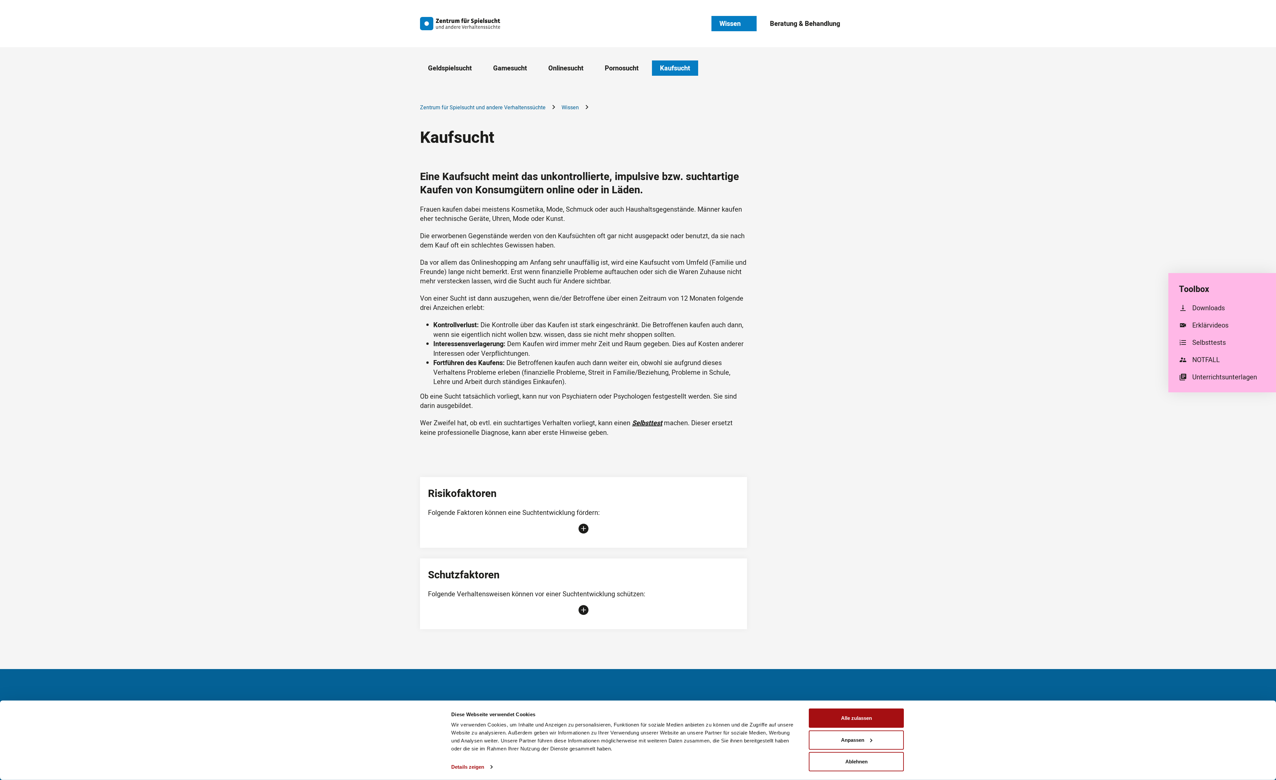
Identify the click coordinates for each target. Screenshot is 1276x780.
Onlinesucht (566, 68)
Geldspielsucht (450, 68)
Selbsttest (647, 423)
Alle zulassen (856, 718)
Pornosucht (622, 68)
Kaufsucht (675, 68)
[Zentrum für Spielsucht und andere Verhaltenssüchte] (460, 23)
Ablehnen (856, 761)
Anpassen (852, 739)
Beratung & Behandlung (805, 24)
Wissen (730, 24)
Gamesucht (510, 68)
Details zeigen (467, 767)
